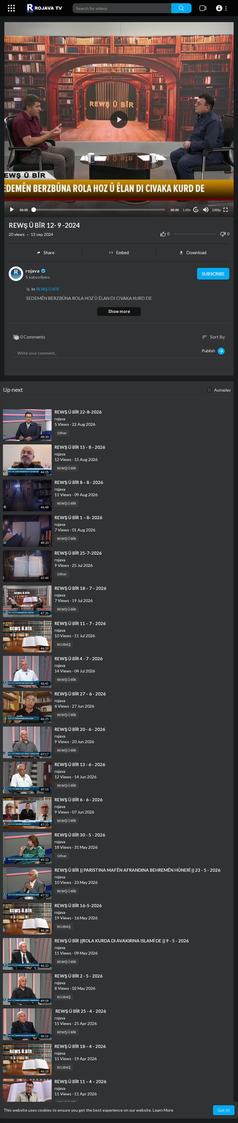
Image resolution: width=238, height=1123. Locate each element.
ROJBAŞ (64, 644)
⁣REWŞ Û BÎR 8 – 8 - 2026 (79, 482)
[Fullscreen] (225, 210)
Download (196, 252)
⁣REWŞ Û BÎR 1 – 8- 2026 (78, 517)
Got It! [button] (223, 1110)
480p (214, 195)
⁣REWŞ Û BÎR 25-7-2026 (78, 553)
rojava (33, 270)
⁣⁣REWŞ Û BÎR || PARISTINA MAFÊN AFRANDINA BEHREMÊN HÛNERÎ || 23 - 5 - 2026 (137, 870)
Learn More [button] (163, 1110)
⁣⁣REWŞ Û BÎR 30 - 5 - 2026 (80, 834)
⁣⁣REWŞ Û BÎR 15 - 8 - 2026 (80, 447)
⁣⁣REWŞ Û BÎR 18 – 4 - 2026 (80, 1046)
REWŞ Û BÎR (47, 288)
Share (49, 252)
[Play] (12, 210)
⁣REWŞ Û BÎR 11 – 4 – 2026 (80, 1081)
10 (196, 210)
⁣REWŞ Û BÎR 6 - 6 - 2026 (78, 799)
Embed (122, 252)
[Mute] (206, 210)
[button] (222, 8)
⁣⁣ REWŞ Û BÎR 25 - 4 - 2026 (80, 1011)
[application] (119, 119)
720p (214, 186)
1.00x (187, 210)
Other (62, 433)
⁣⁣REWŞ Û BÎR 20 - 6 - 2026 (80, 729)
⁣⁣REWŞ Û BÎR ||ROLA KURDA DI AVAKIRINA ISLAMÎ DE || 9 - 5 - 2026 (122, 940)
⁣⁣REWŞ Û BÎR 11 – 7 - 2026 (80, 623)
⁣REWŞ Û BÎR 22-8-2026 (78, 411)
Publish (210, 350)
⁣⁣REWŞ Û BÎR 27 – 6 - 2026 (80, 693)
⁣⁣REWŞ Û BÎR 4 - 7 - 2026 (78, 658)
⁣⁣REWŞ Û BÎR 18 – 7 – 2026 (80, 588)
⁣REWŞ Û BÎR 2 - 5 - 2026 (78, 975)
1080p (216, 210)
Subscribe (213, 273)
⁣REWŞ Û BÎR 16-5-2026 (78, 905)
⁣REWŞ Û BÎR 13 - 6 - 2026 (80, 764)
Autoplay (222, 389)
